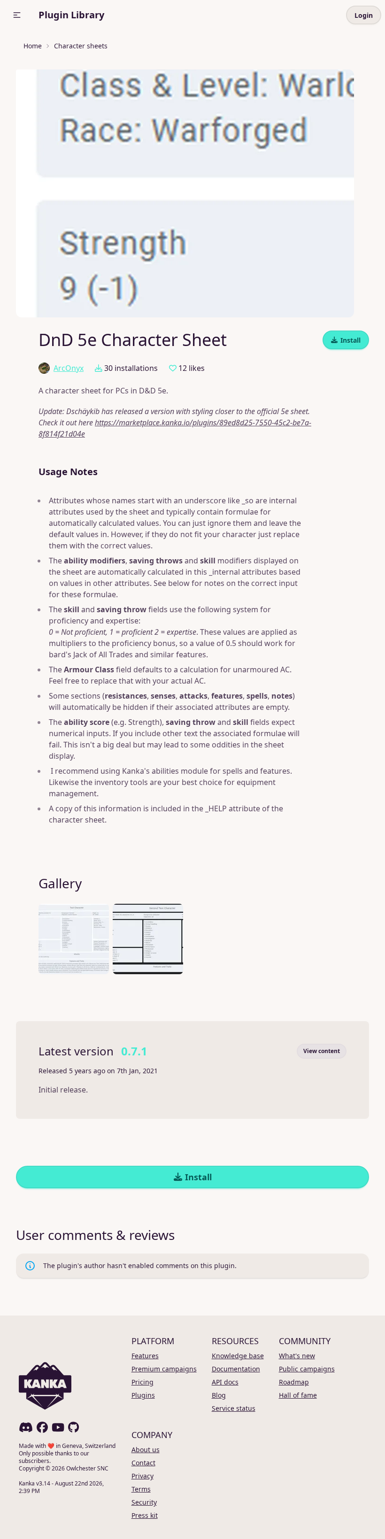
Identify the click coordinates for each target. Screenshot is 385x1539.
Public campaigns (307, 1368)
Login (363, 15)
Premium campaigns (164, 1368)
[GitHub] (73, 1427)
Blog (219, 1395)
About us (145, 1449)
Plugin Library (71, 14)
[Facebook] (42, 1427)
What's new (297, 1355)
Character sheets (81, 45)
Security (144, 1502)
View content (321, 1051)
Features (145, 1355)
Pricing (142, 1381)
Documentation (236, 1368)
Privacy (142, 1475)
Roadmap (294, 1381)
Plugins (143, 1395)
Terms (141, 1489)
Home (32, 45)
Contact (143, 1462)
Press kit (144, 1515)
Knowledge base (238, 1355)
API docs (225, 1381)
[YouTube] (58, 1427)
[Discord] (26, 1427)
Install (350, 340)
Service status (233, 1408)
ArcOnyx (69, 368)
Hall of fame (298, 1395)
